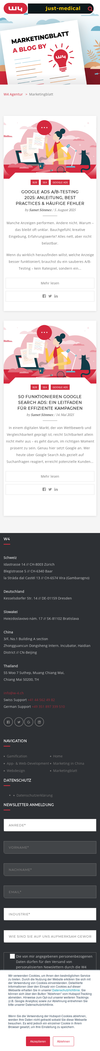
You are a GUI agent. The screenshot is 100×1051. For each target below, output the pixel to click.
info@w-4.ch (14, 693)
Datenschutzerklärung (35, 795)
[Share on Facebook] (44, 296)
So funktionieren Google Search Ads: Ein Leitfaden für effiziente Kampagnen (50, 402)
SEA (45, 182)
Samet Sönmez (40, 209)
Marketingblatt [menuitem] (65, 770)
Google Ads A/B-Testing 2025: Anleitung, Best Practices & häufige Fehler (50, 198)
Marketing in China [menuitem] (68, 763)
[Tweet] (50, 296)
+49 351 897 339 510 (48, 706)
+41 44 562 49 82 (41, 699)
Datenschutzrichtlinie (66, 990)
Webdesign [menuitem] (16, 770)
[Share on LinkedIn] (56, 296)
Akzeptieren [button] (38, 1041)
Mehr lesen (50, 283)
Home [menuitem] (58, 756)
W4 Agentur (14, 94)
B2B (35, 182)
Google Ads (60, 182)
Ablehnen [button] (63, 1041)
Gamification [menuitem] (17, 756)
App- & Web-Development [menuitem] (28, 763)
